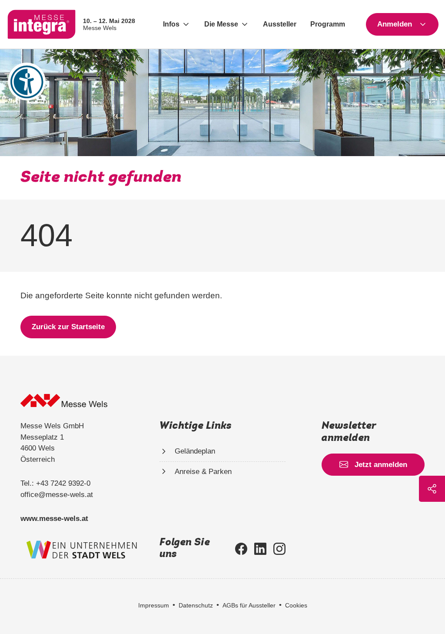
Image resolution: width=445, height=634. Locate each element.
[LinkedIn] (260, 549)
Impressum (153, 605)
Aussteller (279, 24)
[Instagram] (279, 549)
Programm (327, 24)
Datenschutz (196, 605)
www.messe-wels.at (54, 518)
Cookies (296, 605)
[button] (176, 24)
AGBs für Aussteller (249, 605)
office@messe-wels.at (56, 495)
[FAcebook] (241, 549)
